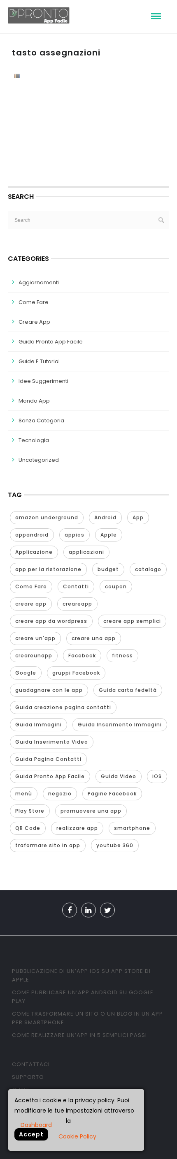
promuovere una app (91, 810)
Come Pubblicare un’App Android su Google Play (83, 996)
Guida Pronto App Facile (51, 342)
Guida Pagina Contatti (48, 759)
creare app (31, 603)
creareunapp (33, 655)
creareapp (77, 603)
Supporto (28, 1077)
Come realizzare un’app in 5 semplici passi (79, 1035)
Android (105, 517)
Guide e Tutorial (39, 361)
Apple (108, 534)
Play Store (29, 810)
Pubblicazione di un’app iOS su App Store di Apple (81, 975)
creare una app (94, 638)
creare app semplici (132, 621)
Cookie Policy (77, 1136)
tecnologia (34, 440)
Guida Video (118, 776)
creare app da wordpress (51, 621)
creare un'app (35, 638)
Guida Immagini (38, 724)
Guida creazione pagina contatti (63, 707)
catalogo (148, 569)
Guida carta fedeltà (128, 690)
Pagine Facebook (112, 793)
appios (74, 534)
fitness (122, 655)
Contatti (76, 586)
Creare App (34, 322)
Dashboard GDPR (36, 1124)
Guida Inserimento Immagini (120, 724)
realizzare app (77, 828)
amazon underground (46, 517)
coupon (116, 586)
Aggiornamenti (39, 282)
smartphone (132, 828)
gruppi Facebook (76, 672)
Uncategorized (39, 460)
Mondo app (34, 401)
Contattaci (31, 1064)
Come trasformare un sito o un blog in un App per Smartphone (87, 1018)
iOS (157, 776)
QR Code (27, 828)
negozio (60, 793)
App (138, 517)
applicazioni (86, 551)
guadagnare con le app (49, 690)
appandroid (32, 534)
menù (23, 793)
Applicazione (34, 551)
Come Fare (34, 302)
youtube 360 (114, 845)
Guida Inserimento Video (51, 741)
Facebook (82, 655)
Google (25, 672)
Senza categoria (41, 420)
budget (108, 569)
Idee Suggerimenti (43, 381)
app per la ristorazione (48, 569)
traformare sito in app (47, 845)
